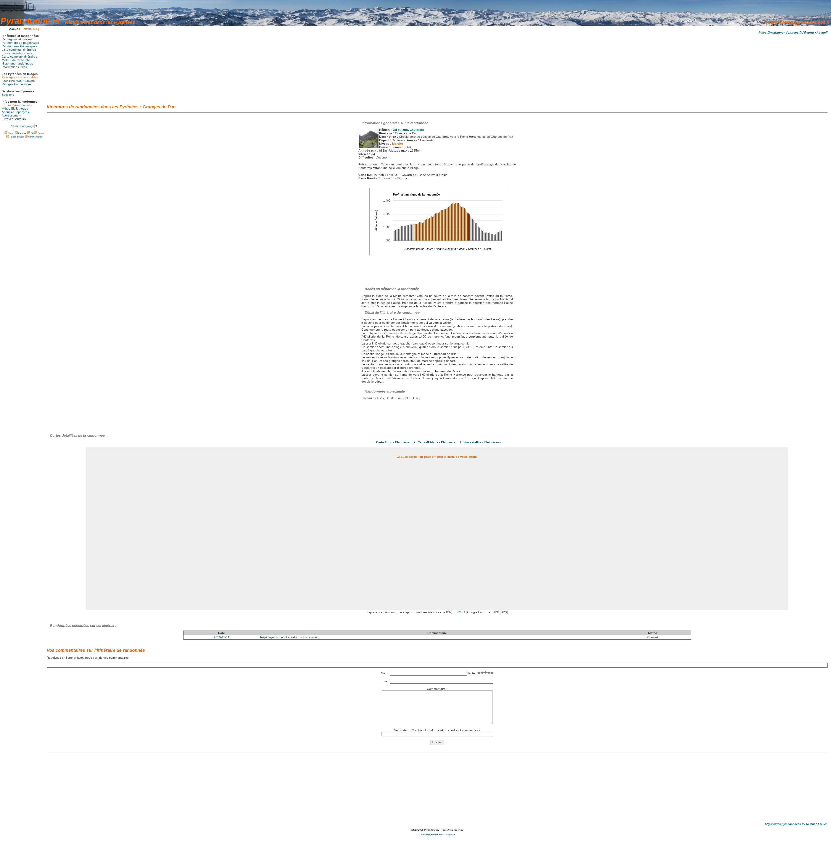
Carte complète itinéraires (19, 56)
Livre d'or (8, 119)
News (10, 133)
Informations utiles (14, 67)
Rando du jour (17, 137)
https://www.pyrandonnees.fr (780, 32)
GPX (496, 612)
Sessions (8, 94)
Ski (32, 133)
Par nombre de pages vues (20, 42)
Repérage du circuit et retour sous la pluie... (290, 637)
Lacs (5, 80)
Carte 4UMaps (428, 442)
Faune (18, 84)
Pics (12, 80)
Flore (27, 84)
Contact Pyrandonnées (432, 834)
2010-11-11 (221, 637)
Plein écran (403, 442)
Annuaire (8, 112)
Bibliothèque (19, 108)
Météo (6, 108)
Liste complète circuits (17, 53)
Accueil (822, 32)
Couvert (652, 637)
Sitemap (450, 834)
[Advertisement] (437, 67)
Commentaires (35, 137)
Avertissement (11, 115)
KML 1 (461, 612)
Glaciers (29, 80)
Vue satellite (473, 442)
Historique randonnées (17, 63)
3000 (19, 80)
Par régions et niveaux (17, 39)
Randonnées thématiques (19, 46)
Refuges (7, 84)
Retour (809, 32)
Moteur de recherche (16, 60)
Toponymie (22, 112)
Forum (41, 133)
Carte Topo (384, 442)
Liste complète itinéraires (19, 49)
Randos (22, 133)
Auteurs (20, 119)
